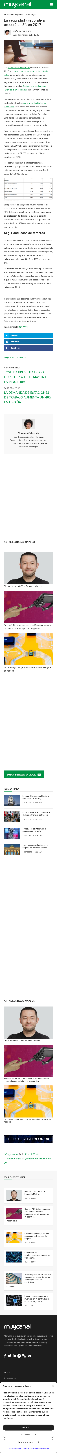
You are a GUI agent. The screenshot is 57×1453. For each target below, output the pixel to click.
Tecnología (30, 14)
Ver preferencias (26, 1442)
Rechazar (25, 1435)
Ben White (23, 327)
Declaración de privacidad (39, 1448)
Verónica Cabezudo (28, 433)
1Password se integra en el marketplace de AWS (34, 830)
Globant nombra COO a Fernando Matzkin (35, 1192)
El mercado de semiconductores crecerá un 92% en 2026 (37, 1255)
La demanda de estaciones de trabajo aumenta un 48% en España (27, 397)
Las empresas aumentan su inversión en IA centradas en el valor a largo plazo (37, 1299)
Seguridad (19, 14)
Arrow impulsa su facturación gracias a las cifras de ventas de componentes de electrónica (38, 1278)
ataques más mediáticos (19, 68)
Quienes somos (10, 1378)
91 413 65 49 (32, 1154)
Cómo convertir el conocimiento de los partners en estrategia (37, 813)
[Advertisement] (28, 498)
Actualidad (9, 14)
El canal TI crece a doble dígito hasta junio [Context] (36, 797)
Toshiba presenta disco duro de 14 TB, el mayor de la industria (26, 377)
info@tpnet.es (11, 1154)
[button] (53, 1386)
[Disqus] (28, 719)
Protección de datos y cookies (18, 1448)
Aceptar (25, 1428)
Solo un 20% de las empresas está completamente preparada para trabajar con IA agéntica (37, 1213)
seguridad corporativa (15, 357)
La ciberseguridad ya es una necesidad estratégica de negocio (37, 1236)
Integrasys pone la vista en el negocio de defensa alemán (35, 846)
